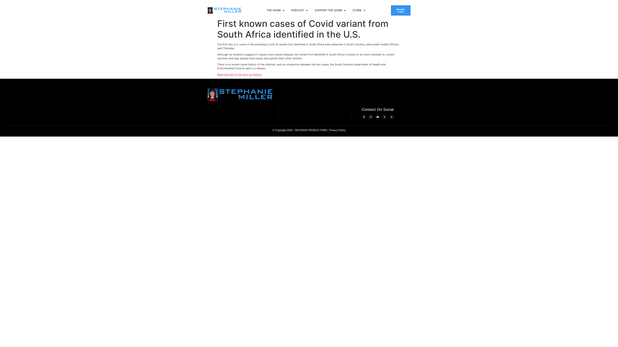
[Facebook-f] (364, 117)
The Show (274, 10)
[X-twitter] (384, 117)
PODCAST (297, 10)
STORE (357, 10)
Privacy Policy (337, 130)
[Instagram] (371, 117)
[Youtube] (377, 117)
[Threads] (391, 117)
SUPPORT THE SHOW (328, 10)
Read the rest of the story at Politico (239, 74)
